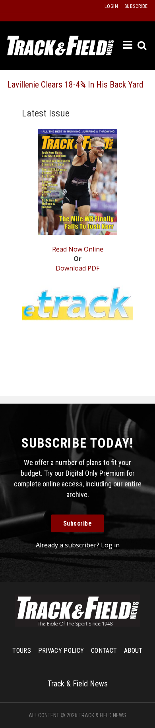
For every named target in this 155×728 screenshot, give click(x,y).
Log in (110, 545)
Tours (21, 650)
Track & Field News (60, 45)
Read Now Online (77, 249)
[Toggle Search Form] (142, 45)
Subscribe (77, 523)
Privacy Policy (61, 650)
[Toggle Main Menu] (128, 45)
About (133, 650)
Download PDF (77, 268)
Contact (104, 650)
